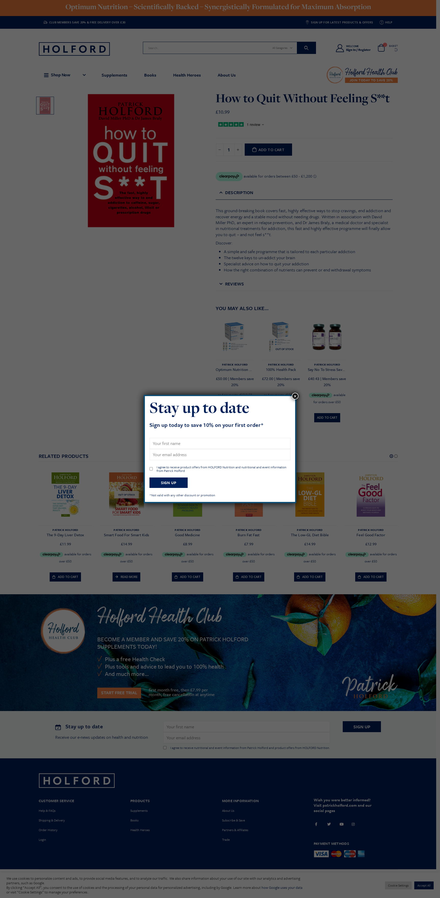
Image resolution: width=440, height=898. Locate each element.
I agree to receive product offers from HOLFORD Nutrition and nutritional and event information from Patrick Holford (221, 469)
